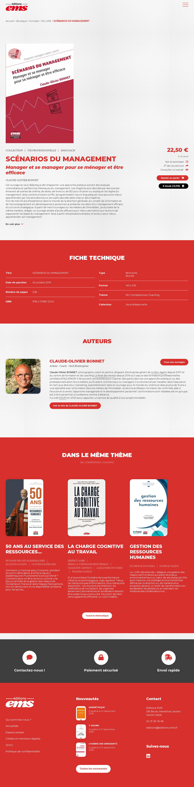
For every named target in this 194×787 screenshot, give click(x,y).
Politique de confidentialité (23, 751)
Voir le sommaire (174, 162)
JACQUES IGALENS (16, 564)
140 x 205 (46, 21)
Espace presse (15, 732)
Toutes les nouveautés (93, 768)
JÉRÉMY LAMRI (76, 560)
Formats (33, 21)
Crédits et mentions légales (23, 738)
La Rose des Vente (104, 375)
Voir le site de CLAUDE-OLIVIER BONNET (75, 405)
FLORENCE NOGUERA (142, 566)
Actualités (12, 725)
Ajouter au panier (170, 178)
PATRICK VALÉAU (169, 566)
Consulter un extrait (172, 169)
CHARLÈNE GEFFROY (80, 568)
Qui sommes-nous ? (18, 719)
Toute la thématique (97, 615)
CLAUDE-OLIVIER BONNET (22, 180)
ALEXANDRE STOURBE (109, 568)
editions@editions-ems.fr (162, 727)
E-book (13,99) (172, 186)
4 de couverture (174, 165)
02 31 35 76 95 (155, 721)
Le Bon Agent (159, 372)
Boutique (21, 21)
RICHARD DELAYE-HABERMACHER (25, 560)
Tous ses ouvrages (174, 362)
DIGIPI (63, 398)
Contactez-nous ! (29, 670)
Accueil (10, 21)
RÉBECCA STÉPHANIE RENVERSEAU (88, 564)
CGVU (9, 744)
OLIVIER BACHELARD (44, 564)
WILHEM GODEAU (82, 571)
